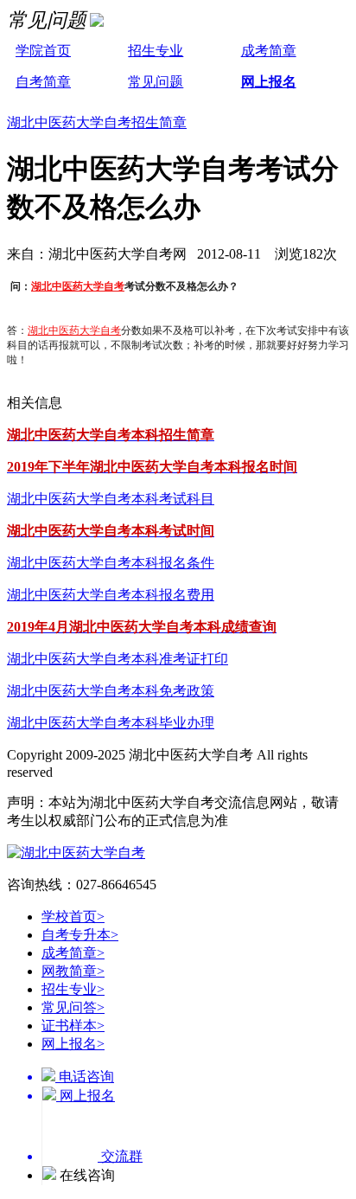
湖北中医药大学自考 (77, 286)
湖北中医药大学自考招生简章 (97, 122)
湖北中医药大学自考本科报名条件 (110, 562)
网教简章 (73, 971)
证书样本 (73, 1025)
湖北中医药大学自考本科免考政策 (110, 690)
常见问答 (73, 1007)
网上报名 (268, 81)
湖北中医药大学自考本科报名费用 (110, 594)
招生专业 (155, 50)
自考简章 (43, 81)
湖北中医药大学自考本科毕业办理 (110, 722)
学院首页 (43, 50)
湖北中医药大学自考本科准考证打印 (117, 658)
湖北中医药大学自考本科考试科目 (110, 498)
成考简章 (268, 50)
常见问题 (155, 81)
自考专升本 (79, 934)
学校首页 (73, 916)
